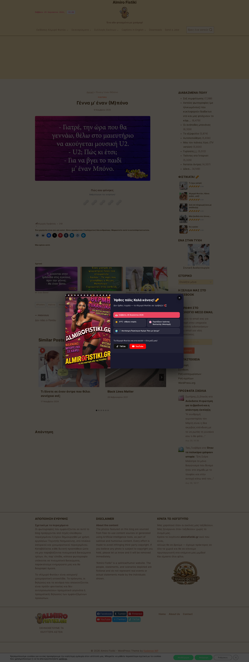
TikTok (123, 346)
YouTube (139, 346)
